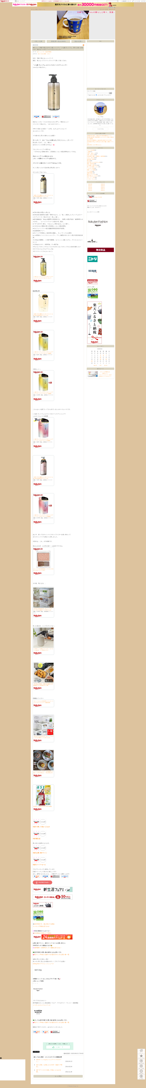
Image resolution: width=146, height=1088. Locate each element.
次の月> (105, 365)
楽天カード (100, 368)
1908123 (110, 7)
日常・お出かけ (90, 154)
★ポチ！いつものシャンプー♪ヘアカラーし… (48, 1060)
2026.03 (103, 184)
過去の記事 (141, 1063)
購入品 (88, 160)
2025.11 (103, 190)
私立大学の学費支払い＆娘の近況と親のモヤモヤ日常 (99, 140)
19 (100, 359)
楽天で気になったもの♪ (92, 176)
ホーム (32, 9)
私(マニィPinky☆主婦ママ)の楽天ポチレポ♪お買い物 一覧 (51, 954)
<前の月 (95, 365)
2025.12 (103, 188)
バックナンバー (100, 182)
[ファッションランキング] (55, 1032)
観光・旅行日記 (90, 163)
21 (106, 359)
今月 (100, 365)
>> (126, 1)
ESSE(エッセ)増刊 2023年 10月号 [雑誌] (42, 806)
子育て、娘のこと (91, 153)
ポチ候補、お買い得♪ (92, 165)
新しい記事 (141, 1068)
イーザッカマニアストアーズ (41, 1005)
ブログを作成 (137, 1)
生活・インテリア (21, 1)
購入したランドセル (91, 174)
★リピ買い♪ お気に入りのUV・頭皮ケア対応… (49, 1065)
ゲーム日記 (89, 171)
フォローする (141, 1058)
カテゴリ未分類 (90, 150)
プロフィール (41, 9)
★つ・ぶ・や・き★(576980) (44, 51)
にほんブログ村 (98, 197)
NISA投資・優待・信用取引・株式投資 (96, 156)
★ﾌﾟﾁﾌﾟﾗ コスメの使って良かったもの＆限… (48, 1071)
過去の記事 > (78, 41)
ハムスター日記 (90, 168)
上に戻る (141, 1078)
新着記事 (141, 1073)
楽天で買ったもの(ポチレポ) (93, 162)
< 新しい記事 (38, 41)
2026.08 (90, 184)
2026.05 (90, 188)
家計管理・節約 (90, 159)
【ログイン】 (112, 9)
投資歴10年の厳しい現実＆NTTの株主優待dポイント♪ (99, 135)
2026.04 (90, 190)
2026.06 (90, 187)
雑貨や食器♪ (90, 172)
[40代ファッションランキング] (46, 117)
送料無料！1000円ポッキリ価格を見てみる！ (48, 947)
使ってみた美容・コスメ (44, 53)
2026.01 (103, 187)
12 (100, 357)
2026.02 (103, 185)
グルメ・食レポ (90, 157)
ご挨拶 (88, 151)
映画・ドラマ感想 (91, 169)
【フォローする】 (104, 9)
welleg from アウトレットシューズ (43, 963)
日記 (36, 9)
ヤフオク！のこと (91, 179)
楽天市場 (143, 1)
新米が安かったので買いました (94, 144)
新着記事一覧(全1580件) (58, 41)
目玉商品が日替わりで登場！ (43, 933)
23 (91, 361)
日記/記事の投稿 (100, 133)
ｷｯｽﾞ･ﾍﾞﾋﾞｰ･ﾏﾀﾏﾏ (91, 177)
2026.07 (90, 185)
